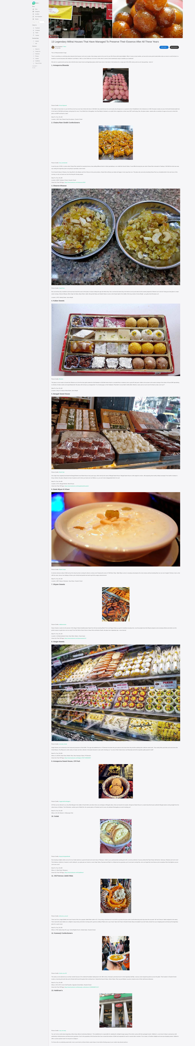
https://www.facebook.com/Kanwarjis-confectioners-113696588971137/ (82, 987)
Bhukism (61, 379)
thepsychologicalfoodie (64, 856)
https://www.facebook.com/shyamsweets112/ (75, 638)
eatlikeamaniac (62, 624)
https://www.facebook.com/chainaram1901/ (75, 182)
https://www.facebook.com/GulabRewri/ (74, 872)
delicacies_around (63, 916)
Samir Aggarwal (55, 36)
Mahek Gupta (62, 569)
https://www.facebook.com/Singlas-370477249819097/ (78, 757)
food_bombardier (63, 162)
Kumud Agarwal (63, 105)
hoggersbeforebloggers (64, 801)
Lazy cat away (62, 1030)
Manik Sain (61, 472)
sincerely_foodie (63, 744)
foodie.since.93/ (63, 973)
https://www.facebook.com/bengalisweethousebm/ (77, 486)
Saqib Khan (62, 288)
